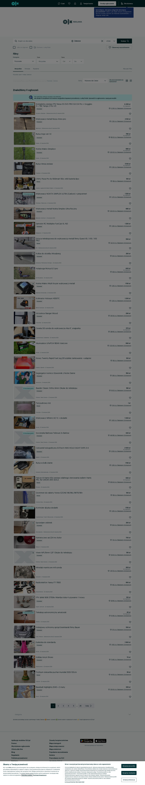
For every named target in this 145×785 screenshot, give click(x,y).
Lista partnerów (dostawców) (74, 782)
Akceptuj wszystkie (129, 766)
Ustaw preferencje (129, 780)
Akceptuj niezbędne (128, 773)
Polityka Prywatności (39, 775)
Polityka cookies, (27, 775)
